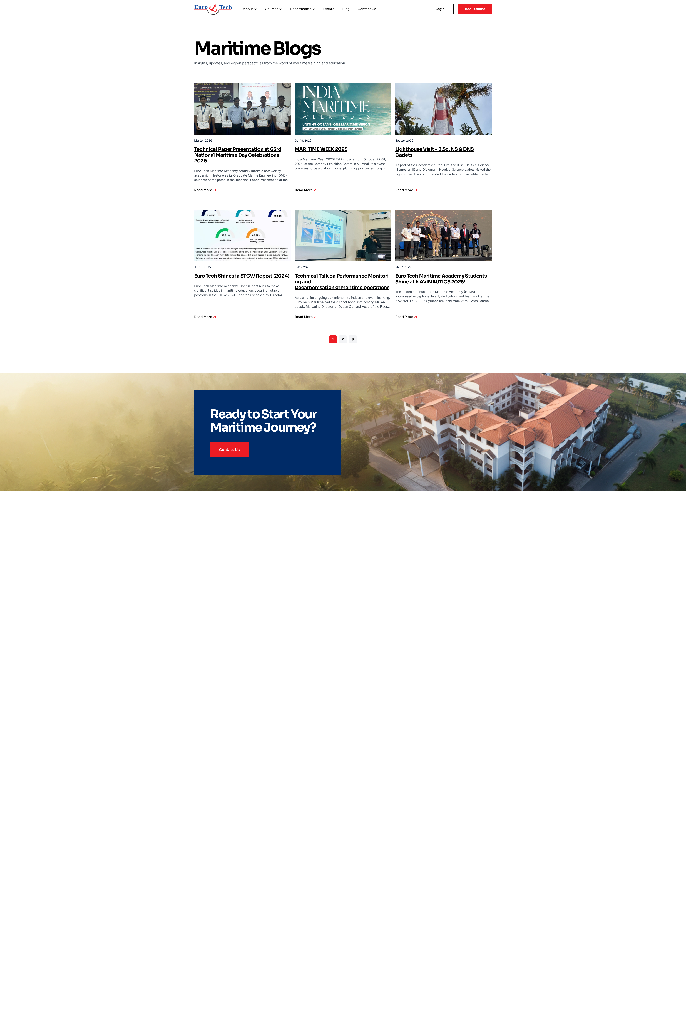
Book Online (475, 9)
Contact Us (229, 449)
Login (440, 9)
